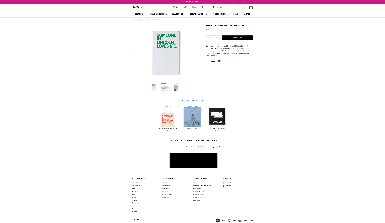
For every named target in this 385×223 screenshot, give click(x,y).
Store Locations (219, 14)
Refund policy (196, 200)
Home (134, 20)
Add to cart (237, 38)
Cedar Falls (135, 191)
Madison (134, 211)
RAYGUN (136, 220)
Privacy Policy (196, 188)
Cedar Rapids (136, 185)
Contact (246, 14)
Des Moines (135, 183)
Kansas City (135, 203)
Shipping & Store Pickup (176, 7)
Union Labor (243, 51)
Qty (210, 38)
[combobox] (226, 7)
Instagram (229, 185)
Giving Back (186, 7)
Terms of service (197, 197)
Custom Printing (167, 194)
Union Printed (194, 7)
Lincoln (134, 209)
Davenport (135, 194)
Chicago (134, 200)
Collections (177, 14)
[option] (166, 52)
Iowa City (135, 188)
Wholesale (165, 191)
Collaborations (197, 14)
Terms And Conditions (198, 194)
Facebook (228, 183)
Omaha (134, 206)
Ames (134, 197)
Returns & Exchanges (198, 191)
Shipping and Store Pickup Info (201, 185)
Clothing (139, 14)
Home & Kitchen (157, 14)
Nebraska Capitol (192, 128)
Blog (235, 14)
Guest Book (165, 197)
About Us (203, 7)
